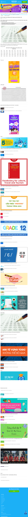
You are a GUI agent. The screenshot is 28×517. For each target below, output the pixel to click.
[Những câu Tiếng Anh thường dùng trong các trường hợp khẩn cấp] (2, 243)
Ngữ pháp (6, 13)
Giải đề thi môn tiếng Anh (5, 14)
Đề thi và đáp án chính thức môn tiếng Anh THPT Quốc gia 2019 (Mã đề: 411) (10, 332)
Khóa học (2, 507)
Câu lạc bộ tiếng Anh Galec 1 (7, 492)
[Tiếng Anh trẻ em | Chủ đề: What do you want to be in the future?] (14, 405)
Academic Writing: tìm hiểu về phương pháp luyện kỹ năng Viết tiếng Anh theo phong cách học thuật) (14, 310)
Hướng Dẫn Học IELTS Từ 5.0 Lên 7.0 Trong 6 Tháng (9, 390)
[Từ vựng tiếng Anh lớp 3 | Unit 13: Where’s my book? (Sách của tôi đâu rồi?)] (2, 192)
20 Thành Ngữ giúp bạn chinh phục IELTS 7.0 (9, 393)
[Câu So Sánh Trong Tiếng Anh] (2, 214)
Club (1, 473)
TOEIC (21, 13)
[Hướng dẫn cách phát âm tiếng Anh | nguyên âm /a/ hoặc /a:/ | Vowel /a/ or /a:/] (2, 266)
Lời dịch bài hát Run (6, 466)
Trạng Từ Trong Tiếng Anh (5, 216)
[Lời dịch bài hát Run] (2, 467)
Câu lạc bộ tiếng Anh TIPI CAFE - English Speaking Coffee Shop (9, 490)
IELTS (22, 13)
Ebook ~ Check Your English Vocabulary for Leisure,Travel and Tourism (10, 186)
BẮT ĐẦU (14, 501)
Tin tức (1, 14)
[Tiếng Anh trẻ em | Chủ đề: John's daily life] (2, 417)
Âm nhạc (2, 447)
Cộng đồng (2, 512)
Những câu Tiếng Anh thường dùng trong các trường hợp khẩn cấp (10, 242)
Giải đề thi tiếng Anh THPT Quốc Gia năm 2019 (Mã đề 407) (10, 334)
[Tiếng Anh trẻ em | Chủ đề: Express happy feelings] (2, 420)
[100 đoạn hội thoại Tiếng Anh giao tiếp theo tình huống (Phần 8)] (2, 292)
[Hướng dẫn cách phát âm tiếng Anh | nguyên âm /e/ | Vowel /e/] (14, 254)
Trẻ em (24, 13)
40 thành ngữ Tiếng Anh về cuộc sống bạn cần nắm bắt (8, 285)
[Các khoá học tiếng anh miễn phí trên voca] (2, 155)
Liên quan (2, 84)
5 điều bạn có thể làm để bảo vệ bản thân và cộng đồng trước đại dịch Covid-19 (11, 148)
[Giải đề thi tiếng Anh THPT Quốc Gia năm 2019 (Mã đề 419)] (2, 339)
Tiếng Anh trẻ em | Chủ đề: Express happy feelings (9, 419)
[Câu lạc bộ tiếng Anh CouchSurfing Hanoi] (2, 496)
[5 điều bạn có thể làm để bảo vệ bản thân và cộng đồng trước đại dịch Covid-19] (14, 142)
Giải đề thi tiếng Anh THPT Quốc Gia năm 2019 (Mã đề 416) (8, 24)
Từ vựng (3, 13)
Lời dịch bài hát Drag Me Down (4, 464)
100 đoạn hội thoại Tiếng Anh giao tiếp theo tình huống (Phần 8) (11, 291)
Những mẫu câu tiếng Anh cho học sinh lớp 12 (6, 236)
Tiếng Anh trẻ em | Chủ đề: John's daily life (8, 416)
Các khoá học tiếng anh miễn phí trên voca (8, 154)
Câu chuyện (2, 506)
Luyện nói (20, 13)
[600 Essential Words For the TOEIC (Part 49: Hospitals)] (14, 351)
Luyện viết (15, 13)
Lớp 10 (9, 14)
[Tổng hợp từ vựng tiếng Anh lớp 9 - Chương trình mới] (2, 442)
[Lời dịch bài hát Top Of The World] (2, 471)
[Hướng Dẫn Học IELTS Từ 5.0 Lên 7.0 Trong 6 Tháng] (2, 391)
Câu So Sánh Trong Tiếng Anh (6, 213)
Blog (1, 514)
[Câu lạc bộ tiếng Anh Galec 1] (2, 493)
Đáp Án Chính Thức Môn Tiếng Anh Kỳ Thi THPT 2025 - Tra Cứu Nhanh (9, 105)
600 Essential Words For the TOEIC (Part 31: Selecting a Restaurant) (11, 367)
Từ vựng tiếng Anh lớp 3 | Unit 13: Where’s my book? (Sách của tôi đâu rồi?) (12, 191)
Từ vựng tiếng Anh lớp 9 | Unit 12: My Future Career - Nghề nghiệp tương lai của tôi (11, 438)
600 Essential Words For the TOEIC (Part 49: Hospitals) (7, 361)
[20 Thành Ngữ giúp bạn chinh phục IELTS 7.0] (2, 394)
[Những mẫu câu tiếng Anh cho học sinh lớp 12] (14, 228)
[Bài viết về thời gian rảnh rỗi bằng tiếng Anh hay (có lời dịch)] (2, 289)
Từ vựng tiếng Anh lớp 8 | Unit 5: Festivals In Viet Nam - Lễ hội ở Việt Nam (12, 444)
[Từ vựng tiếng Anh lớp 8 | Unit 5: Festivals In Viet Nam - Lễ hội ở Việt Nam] (2, 445)
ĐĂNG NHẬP (19, 2)
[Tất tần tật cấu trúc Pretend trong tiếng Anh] (14, 203)
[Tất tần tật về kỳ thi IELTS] (14, 379)
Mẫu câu (8, 13)
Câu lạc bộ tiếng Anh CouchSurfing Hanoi (8, 495)
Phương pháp (3, 508)
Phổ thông (17, 13)
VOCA (2, 13)
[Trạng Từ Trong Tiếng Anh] (2, 217)
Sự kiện (2, 513)
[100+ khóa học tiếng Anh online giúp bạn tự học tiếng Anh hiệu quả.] (2, 152)
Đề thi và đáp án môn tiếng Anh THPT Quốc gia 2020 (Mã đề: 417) (9, 23)
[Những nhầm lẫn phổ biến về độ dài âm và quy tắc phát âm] (2, 269)
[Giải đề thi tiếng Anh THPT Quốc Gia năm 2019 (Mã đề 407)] (2, 335)
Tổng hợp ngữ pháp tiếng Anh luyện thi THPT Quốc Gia (8, 22)
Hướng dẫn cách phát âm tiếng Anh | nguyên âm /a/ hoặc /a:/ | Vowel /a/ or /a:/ (12, 265)
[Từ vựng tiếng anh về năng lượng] (2, 189)
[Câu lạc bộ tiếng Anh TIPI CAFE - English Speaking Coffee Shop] (14, 481)
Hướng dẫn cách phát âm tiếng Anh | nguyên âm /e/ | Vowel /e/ (9, 263)
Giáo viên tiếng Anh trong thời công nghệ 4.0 (9, 107)
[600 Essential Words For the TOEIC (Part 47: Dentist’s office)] (2, 365)
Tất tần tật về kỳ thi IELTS (4, 388)
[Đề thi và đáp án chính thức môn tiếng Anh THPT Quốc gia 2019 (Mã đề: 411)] (14, 322)
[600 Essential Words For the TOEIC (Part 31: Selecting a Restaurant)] (2, 368)
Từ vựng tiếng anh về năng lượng (7, 188)
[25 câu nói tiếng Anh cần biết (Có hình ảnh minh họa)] (2, 240)
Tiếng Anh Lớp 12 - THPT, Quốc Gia (15, 14)
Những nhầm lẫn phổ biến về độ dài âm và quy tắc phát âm (10, 268)
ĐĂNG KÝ (24, 2)
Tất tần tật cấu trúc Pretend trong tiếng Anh (6, 210)
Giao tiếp (13, 13)
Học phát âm (10, 13)
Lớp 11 (11, 14)
